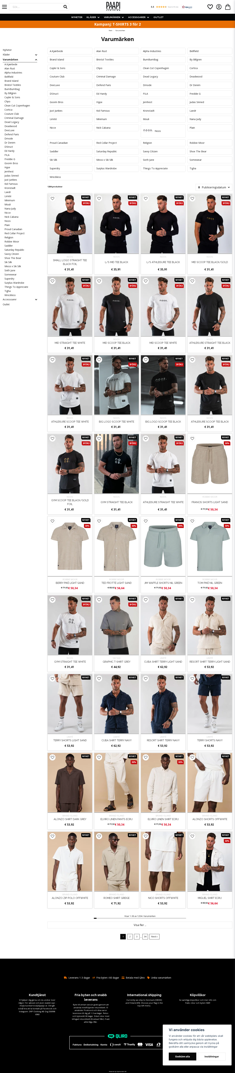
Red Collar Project (14, 233)
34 (145, 936)
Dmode (8, 138)
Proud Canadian (13, 229)
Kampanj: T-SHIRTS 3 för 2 (117, 24)
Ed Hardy (9, 150)
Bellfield (8, 76)
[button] (65, 7)
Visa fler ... (140, 925)
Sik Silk (8, 262)
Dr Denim (9, 142)
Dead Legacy (11, 122)
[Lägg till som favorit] (209, 6)
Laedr (7, 192)
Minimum (9, 200)
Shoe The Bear (12, 258)
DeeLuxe (9, 130)
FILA (6, 155)
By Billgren (10, 93)
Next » (154, 936)
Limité (7, 196)
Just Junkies (10, 179)
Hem (110, 30)
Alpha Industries (13, 72)
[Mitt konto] (218, 6)
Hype (7, 167)
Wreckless (10, 295)
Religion (8, 237)
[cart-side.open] (227, 6)
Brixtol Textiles (12, 85)
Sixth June (9, 270)
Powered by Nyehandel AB (117, 1071)
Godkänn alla (182, 1056)
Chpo (7, 101)
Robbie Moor (11, 241)
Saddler (8, 245)
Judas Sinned (11, 175)
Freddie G (9, 159)
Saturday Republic (14, 249)
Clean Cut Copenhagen (17, 105)
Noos (7, 221)
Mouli (7, 204)
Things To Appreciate (16, 286)
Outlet (158, 17)
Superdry (9, 278)
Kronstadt (9, 188)
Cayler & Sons (12, 97)
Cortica (8, 109)
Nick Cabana (11, 216)
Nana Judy (10, 208)
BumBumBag (12, 89)
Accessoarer (137, 17)
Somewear (10, 274)
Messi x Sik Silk (12, 266)
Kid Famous (11, 183)
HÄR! (208, 1003)
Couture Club (11, 113)
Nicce (7, 212)
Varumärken (112, 17)
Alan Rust (9, 68)
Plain (7, 225)
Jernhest (9, 171)
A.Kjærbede (10, 64)
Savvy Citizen (11, 254)
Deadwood (10, 126)
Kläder (91, 17)
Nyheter (76, 17)
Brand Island (11, 80)
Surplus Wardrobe (14, 282)
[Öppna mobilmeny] (4, 7)
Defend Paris (11, 134)
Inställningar (212, 1056)
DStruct (8, 146)
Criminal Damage (14, 118)
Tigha (7, 291)
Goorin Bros (11, 163)
